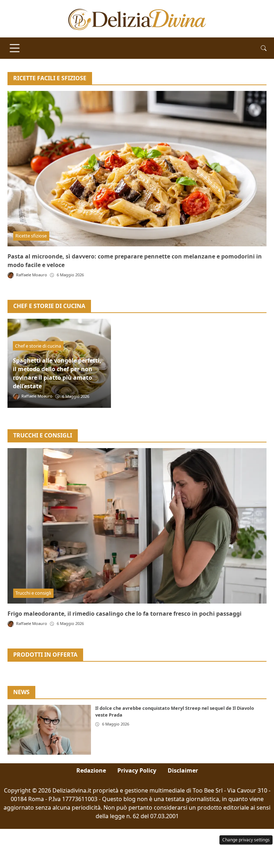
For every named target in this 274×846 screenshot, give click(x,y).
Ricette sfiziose (31, 235)
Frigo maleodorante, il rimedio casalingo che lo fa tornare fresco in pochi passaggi (124, 613)
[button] (264, 48)
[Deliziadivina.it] (137, 18)
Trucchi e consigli (33, 593)
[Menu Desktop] (14, 48)
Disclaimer (183, 770)
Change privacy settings (246, 840)
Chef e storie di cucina (38, 346)
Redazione (91, 770)
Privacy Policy (136, 770)
